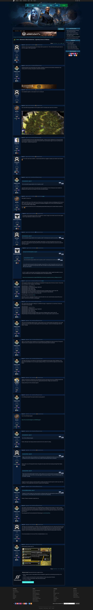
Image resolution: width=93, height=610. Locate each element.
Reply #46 (23, 450)
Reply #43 (23, 394)
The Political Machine (36, 597)
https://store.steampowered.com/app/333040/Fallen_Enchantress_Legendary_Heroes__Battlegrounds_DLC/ (42, 277)
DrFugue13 (16, 50)
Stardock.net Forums (39, 232)
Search (21, 30)
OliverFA (17, 383)
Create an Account (76, 593)
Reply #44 (23, 413)
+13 (16, 116)
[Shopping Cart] (77, 0)
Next (61, 43)
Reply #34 (24, 213)
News (28, 0)
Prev (56, 43)
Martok (16, 111)
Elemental (34, 591)
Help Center (75, 590)
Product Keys (75, 594)
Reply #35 (23, 232)
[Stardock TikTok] (73, 55)
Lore (38, 5)
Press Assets (55, 597)
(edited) (43, 196)
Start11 (14, 593)
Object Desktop (15, 590)
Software (17, 0)
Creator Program (56, 598)
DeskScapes (14, 595)
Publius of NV (17, 71)
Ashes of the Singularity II (36, 590)
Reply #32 (23, 177)
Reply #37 (23, 280)
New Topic (61, 29)
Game (33, 5)
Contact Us (55, 599)
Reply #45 (23, 431)
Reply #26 (23, 44)
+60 (17, 224)
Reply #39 (23, 320)
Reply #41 (23, 358)
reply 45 (30, 434)
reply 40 (30, 454)
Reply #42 (23, 377)
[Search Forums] (79, 0)
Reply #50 (23, 544)
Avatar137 (17, 143)
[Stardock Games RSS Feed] (76, 55)
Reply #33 (23, 196)
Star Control (34, 595)
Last (63, 43)
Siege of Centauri (35, 599)
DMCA (50, 608)
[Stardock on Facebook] (70, 53)
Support (35, 0)
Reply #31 (23, 156)
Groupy (14, 598)
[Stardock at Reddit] (69, 55)
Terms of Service (46, 608)
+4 (16, 57)
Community (25, 0)
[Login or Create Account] (76, 0)
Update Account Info (76, 597)
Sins (27, 5)
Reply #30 (23, 137)
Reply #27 (23, 65)
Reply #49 (23, 524)
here (34, 294)
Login (24, 30)
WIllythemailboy (16, 456)
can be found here (46, 513)
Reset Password (75, 595)
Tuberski (17, 95)
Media (51, 5)
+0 (16, 244)
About (54, 590)
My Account (75, 591)
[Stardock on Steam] (77, 53)
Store (64, 5)
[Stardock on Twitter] (68, 53)
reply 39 (30, 470)
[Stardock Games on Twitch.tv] (74, 53)
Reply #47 (23, 486)
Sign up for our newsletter (58, 603)
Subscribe (77, 603)
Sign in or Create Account (28, 582)
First (54, 43)
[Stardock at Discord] (71, 55)
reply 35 (35, 251)
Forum (56, 5)
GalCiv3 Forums (39, 65)
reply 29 (30, 181)
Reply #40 (23, 339)
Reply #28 (23, 89)
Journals (44, 5)
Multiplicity (14, 597)
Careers (55, 594)
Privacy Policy (41, 608)
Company (55, 588)
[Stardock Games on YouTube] (72, 53)
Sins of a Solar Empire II (36, 594)
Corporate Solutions (16, 591)
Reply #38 (23, 301)
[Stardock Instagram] (75, 53)
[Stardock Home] (14, 0)
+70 (16, 462)
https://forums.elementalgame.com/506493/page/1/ (31, 419)
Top (63, 65)
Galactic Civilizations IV (36, 593)
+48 (16, 148)
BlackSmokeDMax (17, 219)
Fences (14, 594)
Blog (31, 0)
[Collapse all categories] (79, 41)
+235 (16, 76)
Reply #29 (23, 105)
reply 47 (33, 490)
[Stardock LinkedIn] (74, 55)
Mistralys (17, 238)
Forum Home (17, 30)
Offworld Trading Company (37, 598)
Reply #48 (23, 505)
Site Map (53, 608)
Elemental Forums (39, 44)
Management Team (56, 593)
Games (21, 0)
